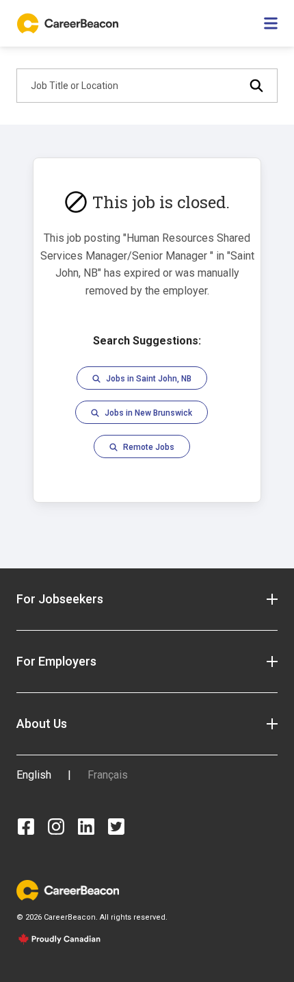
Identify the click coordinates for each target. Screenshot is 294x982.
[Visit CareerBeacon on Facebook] (26, 826)
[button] (147, 599)
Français (108, 774)
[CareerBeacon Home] (69, 23)
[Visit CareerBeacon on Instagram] (56, 826)
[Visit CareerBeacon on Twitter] (116, 826)
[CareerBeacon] (67, 889)
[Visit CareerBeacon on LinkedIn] (86, 826)
